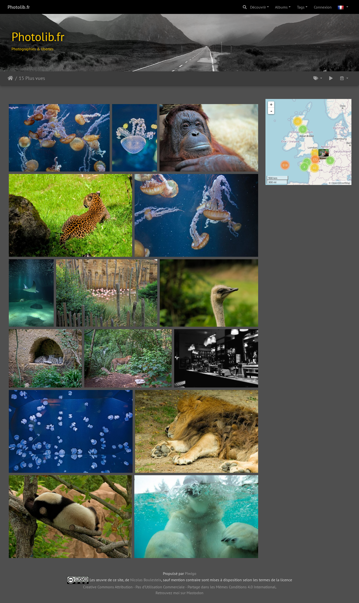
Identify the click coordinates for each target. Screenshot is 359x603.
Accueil (10, 78)
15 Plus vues (32, 78)
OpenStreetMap (340, 183)
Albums (281, 7)
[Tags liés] (317, 78)
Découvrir (258, 7)
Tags (301, 7)
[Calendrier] (343, 78)
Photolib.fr (19, 7)
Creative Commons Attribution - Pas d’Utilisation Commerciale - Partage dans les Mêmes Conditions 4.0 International (179, 586)
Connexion (323, 7)
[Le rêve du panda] (323, 154)
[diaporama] (331, 78)
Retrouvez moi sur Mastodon (179, 592)
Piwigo (190, 573)
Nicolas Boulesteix (145, 579)
